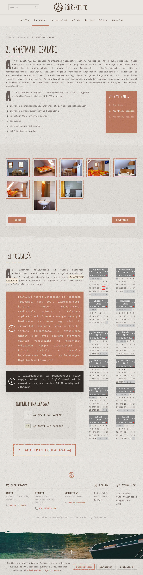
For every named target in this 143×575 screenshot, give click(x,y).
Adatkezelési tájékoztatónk (43, 570)
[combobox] (23, 7)
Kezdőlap (25, 20)
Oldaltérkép (101, 493)
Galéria (103, 20)
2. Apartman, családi (121, 110)
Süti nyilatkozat (126, 496)
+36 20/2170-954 (17, 505)
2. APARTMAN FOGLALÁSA (41, 450)
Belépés (98, 500)
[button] (18, 167)
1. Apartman (116, 105)
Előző (18, 220)
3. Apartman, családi (121, 116)
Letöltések (100, 496)
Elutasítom (105, 566)
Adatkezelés (123, 493)
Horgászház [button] (40, 20)
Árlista (76, 20)
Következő (122, 220)
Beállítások (127, 566)
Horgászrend (123, 500)
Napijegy (89, 20)
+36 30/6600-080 (77, 502)
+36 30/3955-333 (47, 508)
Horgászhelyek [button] (59, 20)
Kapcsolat (117, 20)
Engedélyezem (83, 566)
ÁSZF (118, 504)
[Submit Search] (36, 7)
